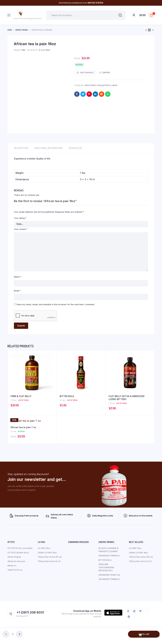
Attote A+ (12, 565)
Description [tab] (21, 148)
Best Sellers (91, 85)
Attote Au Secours (16, 561)
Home (9, 30)
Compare (106, 72)
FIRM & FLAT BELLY (21, 396)
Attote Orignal (14, 557)
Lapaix (114, 85)
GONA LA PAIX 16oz (47, 552)
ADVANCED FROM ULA (109, 575)
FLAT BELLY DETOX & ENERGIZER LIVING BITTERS (126, 398)
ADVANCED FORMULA (109, 579)
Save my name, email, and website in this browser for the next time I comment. (56, 304)
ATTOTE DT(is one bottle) (19, 548)
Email (17, 290)
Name (17, 276)
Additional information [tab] (48, 148)
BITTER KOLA (67, 396)
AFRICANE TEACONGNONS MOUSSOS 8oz (106, 567)
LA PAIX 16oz (44, 548)
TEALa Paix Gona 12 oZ (49, 561)
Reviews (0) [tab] (75, 148)
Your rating (20, 218)
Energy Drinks (22, 30)
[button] (85, 72)
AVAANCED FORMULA (109, 555)
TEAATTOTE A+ (15, 570)
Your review (21, 229)
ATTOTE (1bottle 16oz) (18, 552)
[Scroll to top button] (157, 627)
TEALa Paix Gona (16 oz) (50, 557)
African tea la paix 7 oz (23, 427)
